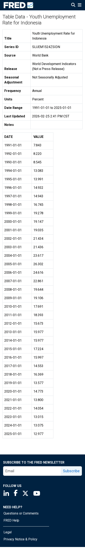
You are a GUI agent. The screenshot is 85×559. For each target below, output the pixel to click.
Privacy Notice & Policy (20, 539)
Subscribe (71, 471)
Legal (8, 532)
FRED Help (11, 520)
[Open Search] (73, 5)
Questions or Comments (21, 513)
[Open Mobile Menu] (79, 5)
